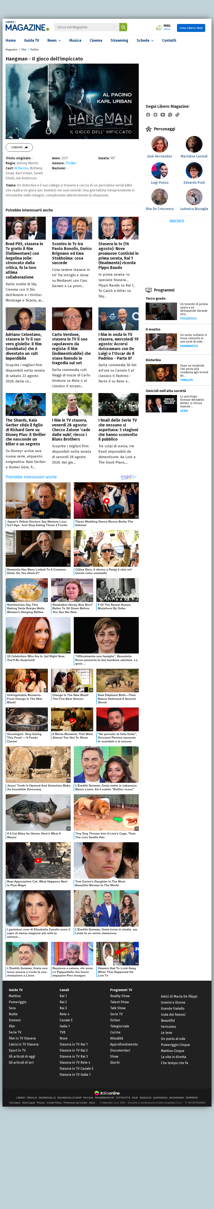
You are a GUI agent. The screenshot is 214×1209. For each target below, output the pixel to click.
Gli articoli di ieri (21, 1062)
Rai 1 (63, 996)
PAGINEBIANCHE (104, 1098)
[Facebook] (148, 114)
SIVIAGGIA (146, 1098)
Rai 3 (63, 1008)
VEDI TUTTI (177, 221)
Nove (64, 1038)
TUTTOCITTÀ (123, 1098)
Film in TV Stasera (22, 1038)
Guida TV (31, 40)
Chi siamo (14, 1102)
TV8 (62, 1032)
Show (114, 1056)
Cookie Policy (54, 1102)
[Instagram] (155, 114)
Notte (13, 1014)
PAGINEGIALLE (47, 1098)
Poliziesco (188, 318)
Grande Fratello (172, 1008)
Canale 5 (66, 1020)
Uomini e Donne (173, 1002)
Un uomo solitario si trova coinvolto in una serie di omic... (193, 338)
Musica (75, 40)
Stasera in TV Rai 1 (74, 1044)
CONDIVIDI (17, 147)
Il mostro (153, 329)
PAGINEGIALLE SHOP (69, 1098)
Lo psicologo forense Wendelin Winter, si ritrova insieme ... (192, 401)
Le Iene (166, 1033)
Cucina (115, 1032)
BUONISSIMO (176, 1098)
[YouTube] (162, 114)
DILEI (135, 1098)
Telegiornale (119, 1026)
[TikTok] (177, 114)
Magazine (11, 49)
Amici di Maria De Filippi (179, 996)
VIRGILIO (32, 1098)
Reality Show (120, 996)
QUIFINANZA (160, 1098)
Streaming (119, 40)
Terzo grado (156, 298)
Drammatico (189, 346)
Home (11, 40)
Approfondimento (124, 1044)
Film (23, 49)
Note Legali (28, 1102)
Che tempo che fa (174, 1063)
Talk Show (117, 1008)
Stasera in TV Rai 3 (74, 1056)
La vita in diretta (173, 1057)
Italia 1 (65, 1026)
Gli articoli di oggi (22, 1056)
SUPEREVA (192, 1098)
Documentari (120, 1050)
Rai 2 (63, 1002)
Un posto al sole (173, 1039)
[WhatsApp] (170, 114)
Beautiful (168, 1021)
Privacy (41, 1102)
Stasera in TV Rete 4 (75, 1062)
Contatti (169, 40)
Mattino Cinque (172, 1051)
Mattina (15, 996)
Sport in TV (17, 1050)
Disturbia (153, 360)
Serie (184, 411)
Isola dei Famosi (173, 1015)
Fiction (115, 1020)
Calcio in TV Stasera (24, 1044)
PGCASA (88, 1098)
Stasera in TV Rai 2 (74, 1050)
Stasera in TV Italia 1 (75, 1075)
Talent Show (119, 1002)
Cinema (96, 40)
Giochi (115, 1062)
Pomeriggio (17, 1002)
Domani (15, 1020)
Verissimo (168, 1027)
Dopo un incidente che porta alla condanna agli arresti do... (194, 370)
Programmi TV (121, 990)
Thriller (34, 49)
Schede (143, 40)
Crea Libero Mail (191, 28)
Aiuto (92, 1102)
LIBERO (10, 22)
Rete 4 (64, 1014)
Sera (12, 1008)
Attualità (116, 1038)
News (52, 40)
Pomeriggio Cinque (175, 1045)
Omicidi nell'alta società (166, 391)
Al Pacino (21, 168)
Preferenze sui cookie (75, 1102)
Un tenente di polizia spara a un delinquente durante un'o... (194, 309)
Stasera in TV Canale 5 (76, 1069)
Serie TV (15, 1032)
